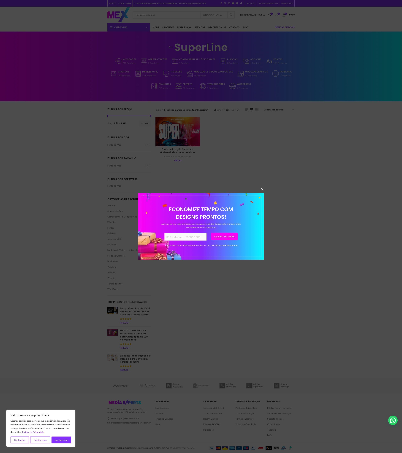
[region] (40, 428)
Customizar (19, 440)
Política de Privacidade (225, 245)
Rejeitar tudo (40, 440)
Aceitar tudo (61, 440)
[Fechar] (262, 189)
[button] (393, 420)
